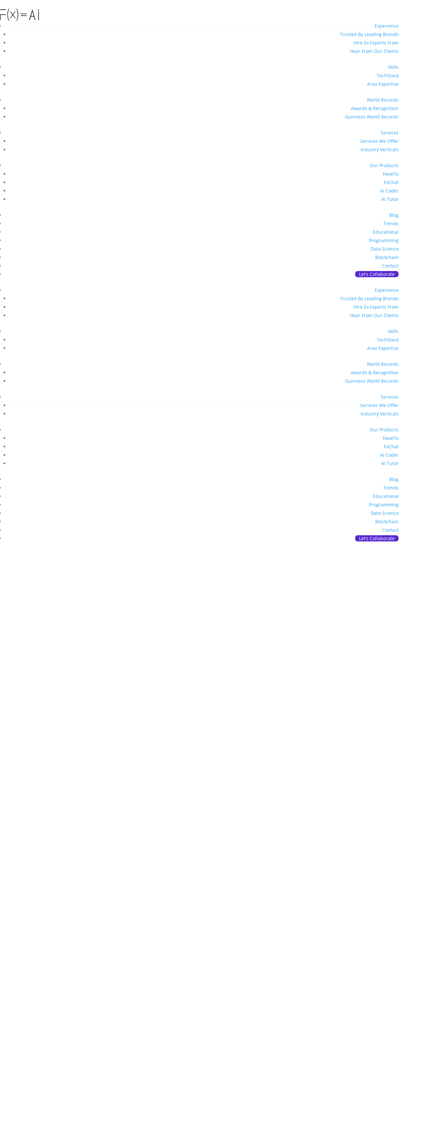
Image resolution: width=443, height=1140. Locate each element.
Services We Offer (379, 141)
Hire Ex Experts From (376, 43)
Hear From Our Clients (374, 51)
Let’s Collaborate (377, 274)
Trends (391, 223)
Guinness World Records (372, 117)
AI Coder (389, 191)
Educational (386, 232)
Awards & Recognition (375, 108)
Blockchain (387, 257)
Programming (384, 240)
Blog (394, 215)
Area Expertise (383, 84)
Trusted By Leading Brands (369, 34)
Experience (387, 26)
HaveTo (391, 174)
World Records (383, 100)
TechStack (388, 75)
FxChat (391, 182)
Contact (390, 266)
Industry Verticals (380, 149)
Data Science (385, 249)
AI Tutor (390, 199)
